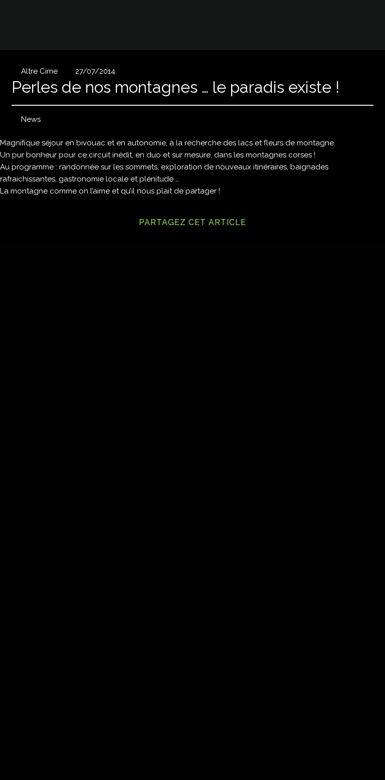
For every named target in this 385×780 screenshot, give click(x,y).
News (31, 119)
